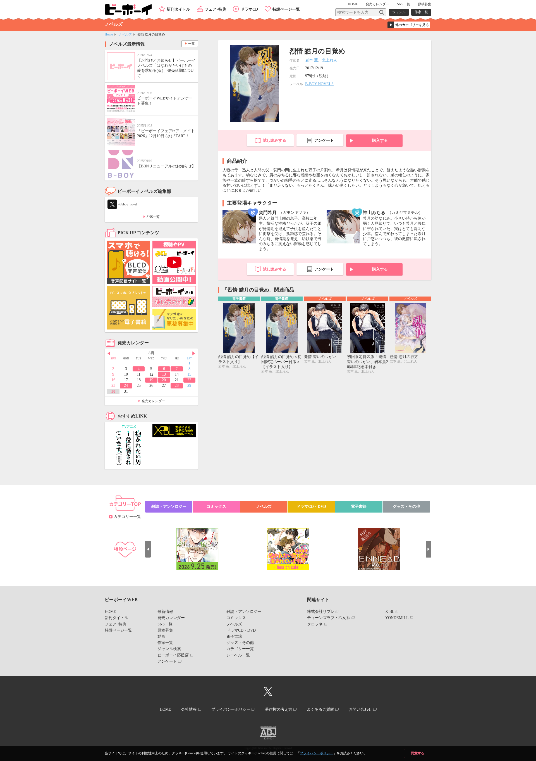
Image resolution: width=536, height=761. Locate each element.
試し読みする (274, 140)
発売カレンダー (153, 401)
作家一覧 (421, 12)
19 (151, 380)
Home (109, 34)
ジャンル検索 (169, 649)
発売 (377, 4)
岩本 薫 (311, 60)
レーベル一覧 (238, 655)
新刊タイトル (178, 9)
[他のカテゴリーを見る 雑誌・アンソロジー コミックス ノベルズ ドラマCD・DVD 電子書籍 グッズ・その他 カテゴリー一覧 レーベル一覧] (408, 25)
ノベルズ (125, 34)
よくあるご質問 (320, 709)
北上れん (330, 60)
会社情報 (189, 709)
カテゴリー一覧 (127, 517)
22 (189, 380)
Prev (109, 353)
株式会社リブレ (320, 612)
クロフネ (315, 624)
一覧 (191, 44)
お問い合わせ (360, 709)
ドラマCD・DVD (311, 506)
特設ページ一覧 (286, 9)
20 (164, 380)
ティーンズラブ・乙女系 (328, 618)
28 (177, 385)
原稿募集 (424, 4)
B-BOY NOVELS (319, 84)
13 (164, 374)
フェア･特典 (215, 9)
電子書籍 (359, 506)
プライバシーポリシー (316, 753)
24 (126, 385)
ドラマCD (249, 9)
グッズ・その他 (406, 506)
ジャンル (399, 12)
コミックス (216, 506)
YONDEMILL (397, 618)
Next (194, 353)
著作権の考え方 (278, 709)
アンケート (324, 140)
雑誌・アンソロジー (168, 506)
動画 (161, 636)
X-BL (389, 612)
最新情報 (165, 612)
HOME (353, 4)
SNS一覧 (403, 4)
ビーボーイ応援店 (173, 655)
